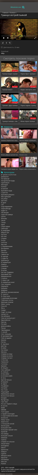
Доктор (3, 346)
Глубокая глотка (7, 300)
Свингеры (4, 228)
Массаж (4, 462)
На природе (5, 179)
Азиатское (5, 422)
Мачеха (4, 352)
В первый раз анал (7, 282)
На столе (4, 390)
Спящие (4, 268)
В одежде (4, 256)
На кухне (4, 388)
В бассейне (5, 374)
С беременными (6, 246)
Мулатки (4, 458)
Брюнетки (4, 450)
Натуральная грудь (8, 181)
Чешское (4, 252)
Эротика (4, 201)
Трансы (3, 440)
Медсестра (5, 232)
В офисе (4, 384)
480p (2, 53)
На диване (4, 386)
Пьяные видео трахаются (10, 74)
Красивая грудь (6, 191)
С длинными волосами (9, 298)
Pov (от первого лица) (9, 404)
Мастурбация (6, 197)
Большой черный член (9, 430)
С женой (4, 332)
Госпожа (4, 364)
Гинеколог (5, 362)
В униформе (5, 230)
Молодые (4, 185)
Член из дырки (6, 338)
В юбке (3, 348)
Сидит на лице (6, 312)
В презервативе (7, 336)
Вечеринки (5, 248)
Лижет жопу (5, 304)
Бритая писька (6, 380)
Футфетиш (5, 400)
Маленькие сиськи (7, 394)
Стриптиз (4, 193)
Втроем (4, 270)
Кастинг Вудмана (7, 272)
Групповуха (5, 183)
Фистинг (4, 244)
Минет (3, 448)
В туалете (4, 294)
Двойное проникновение (10, 292)
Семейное (4, 266)
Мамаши (4, 438)
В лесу (3, 378)
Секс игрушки (6, 284)
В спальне (4, 372)
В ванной (4, 189)
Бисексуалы (5, 426)
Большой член (6, 428)
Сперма (3, 238)
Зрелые (3, 250)
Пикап (3, 220)
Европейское (5, 320)
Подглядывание (6, 207)
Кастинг (4, 236)
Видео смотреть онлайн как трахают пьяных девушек (28, 90)
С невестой (5, 280)
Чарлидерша (5, 330)
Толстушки (5, 412)
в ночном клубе (6, 376)
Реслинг (4, 324)
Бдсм (3, 224)
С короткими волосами (9, 416)
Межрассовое (6, 456)
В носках (4, 406)
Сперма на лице (6, 354)
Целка (3, 216)
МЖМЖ (3, 410)
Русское (4, 234)
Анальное (4, 418)
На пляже (4, 350)
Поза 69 (4, 306)
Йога (3, 308)
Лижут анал (5, 420)
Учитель (4, 242)
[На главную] (16, 7)
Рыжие (3, 464)
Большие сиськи (7, 436)
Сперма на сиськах (7, 442)
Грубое (3, 454)
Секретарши (5, 226)
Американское (6, 276)
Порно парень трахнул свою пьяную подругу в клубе (28, 105)
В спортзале (5, 296)
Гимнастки (5, 254)
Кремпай (4, 432)
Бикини (3, 340)
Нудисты (4, 210)
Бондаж (4, 398)
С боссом (4, 360)
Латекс (3, 342)
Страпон (4, 278)
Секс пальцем (6, 334)
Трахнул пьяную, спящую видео (10, 121)
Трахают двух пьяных (10, 105)
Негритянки (5, 444)
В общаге (4, 368)
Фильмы (4, 218)
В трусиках (5, 344)
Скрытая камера (7, 214)
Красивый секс (6, 274)
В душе (3, 203)
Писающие (5, 212)
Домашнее (5, 177)
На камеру (4, 434)
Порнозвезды (6, 209)
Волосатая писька (7, 396)
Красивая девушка (7, 195)
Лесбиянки (5, 460)
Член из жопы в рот (8, 318)
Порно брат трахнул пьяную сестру (28, 74)
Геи (2, 205)
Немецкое (4, 286)
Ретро (3, 240)
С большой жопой (7, 424)
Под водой (5, 392)
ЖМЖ (3, 408)
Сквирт (3, 310)
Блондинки (5, 446)
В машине (4, 382)
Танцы (3, 222)
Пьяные (4, 187)
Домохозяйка (6, 326)
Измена (4, 264)
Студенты (4, 258)
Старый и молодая (7, 414)
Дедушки (4, 290)
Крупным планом (7, 302)
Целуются (4, 314)
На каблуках (5, 316)
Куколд (3, 322)
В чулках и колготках (8, 175)
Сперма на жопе (7, 356)
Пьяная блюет (7, 90)
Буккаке (4, 366)
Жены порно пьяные (27, 121)
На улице (4, 199)
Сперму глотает (7, 358)
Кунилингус (5, 260)
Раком (3, 328)
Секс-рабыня (5, 370)
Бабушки (4, 288)
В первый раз (6, 262)
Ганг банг (4, 402)
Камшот (4, 452)
